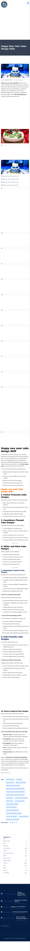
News (4, 865)
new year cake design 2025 (12, 810)
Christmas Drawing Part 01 (20, 912)
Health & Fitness (7, 858)
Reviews (5, 870)
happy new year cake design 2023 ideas (15, 789)
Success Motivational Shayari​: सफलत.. (22, 893)
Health (4, 855)
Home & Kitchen (7, 860)
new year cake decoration (12, 804)
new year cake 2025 (19, 801)
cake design (19, 779)
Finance (5, 851)
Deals (4, 843)
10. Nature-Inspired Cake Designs (14, 711)
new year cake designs (11, 816)
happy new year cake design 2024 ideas (15, 792)
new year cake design (11, 807)
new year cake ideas (23, 816)
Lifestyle (5, 863)
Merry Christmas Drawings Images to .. (22, 917)
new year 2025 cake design (21, 798)
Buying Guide (6, 841)
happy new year (10, 782)
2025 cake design (10, 779)
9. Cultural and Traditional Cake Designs (11, 660)
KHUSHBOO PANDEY (8, 80)
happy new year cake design (12, 786)
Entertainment (6, 848)
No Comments (19, 80)
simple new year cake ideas (12, 819)
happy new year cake (21, 782)
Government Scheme (8, 853)
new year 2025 (9, 798)
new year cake (9, 801)
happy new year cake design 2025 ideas (15, 795)
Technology (6, 873)
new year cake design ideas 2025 (13, 813)
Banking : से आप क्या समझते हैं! (18, 906)
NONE (4, 868)
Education (5, 846)
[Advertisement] (15, 24)
